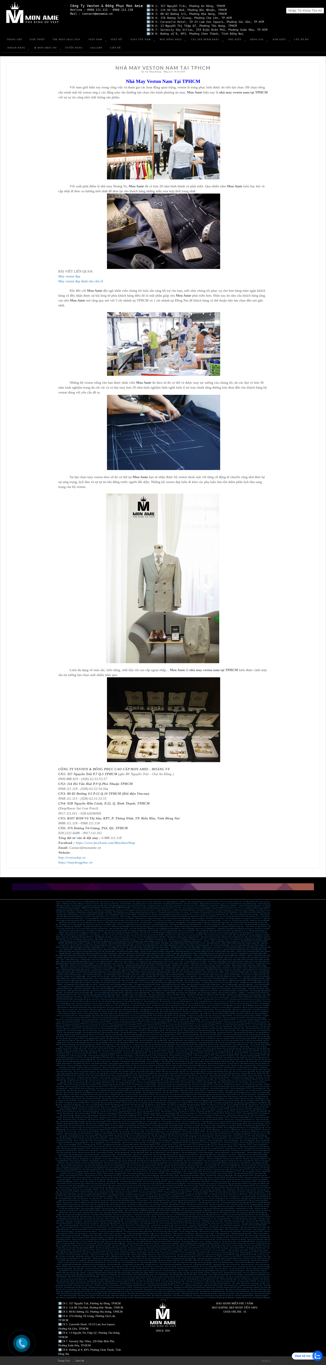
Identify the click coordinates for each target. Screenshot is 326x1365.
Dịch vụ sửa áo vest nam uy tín (245, 1119)
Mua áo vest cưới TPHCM (208, 1173)
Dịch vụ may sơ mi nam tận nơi (81, 1003)
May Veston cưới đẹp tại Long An (234, 1221)
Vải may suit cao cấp (137, 1132)
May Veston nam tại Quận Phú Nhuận (238, 1291)
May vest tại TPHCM (246, 1096)
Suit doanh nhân (186, 1177)
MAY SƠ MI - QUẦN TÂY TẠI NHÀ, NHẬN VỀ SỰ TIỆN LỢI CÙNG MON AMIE (158, 974)
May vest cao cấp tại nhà (98, 1009)
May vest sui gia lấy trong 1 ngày (234, 1028)
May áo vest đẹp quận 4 (65, 1142)
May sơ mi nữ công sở (175, 1250)
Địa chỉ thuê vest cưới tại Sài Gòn (197, 1206)
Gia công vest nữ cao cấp (217, 1194)
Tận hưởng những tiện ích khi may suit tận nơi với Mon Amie (127, 906)
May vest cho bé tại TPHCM (109, 1020)
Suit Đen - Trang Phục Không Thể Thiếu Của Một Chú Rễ (98, 1273)
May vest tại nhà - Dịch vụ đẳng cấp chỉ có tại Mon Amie (201, 906)
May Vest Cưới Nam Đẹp (71, 1273)
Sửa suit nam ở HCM (69, 1119)
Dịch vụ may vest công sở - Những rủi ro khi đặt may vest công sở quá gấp (197, 920)
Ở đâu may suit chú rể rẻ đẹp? (112, 1235)
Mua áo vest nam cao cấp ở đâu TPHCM (151, 1183)
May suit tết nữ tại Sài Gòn (99, 1063)
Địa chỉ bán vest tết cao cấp (108, 1013)
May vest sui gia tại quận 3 (213, 1018)
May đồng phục (218, 1297)
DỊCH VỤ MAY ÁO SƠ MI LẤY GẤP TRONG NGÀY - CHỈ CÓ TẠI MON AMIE (212, 984)
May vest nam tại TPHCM (186, 1111)
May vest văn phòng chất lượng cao (187, 1042)
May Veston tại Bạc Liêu (87, 1217)
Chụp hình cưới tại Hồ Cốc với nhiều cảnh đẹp (200, 1281)
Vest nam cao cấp (142, 1109)
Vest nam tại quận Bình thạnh (105, 1297)
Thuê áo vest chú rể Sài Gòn (117, 1138)
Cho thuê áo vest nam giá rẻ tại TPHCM (228, 1287)
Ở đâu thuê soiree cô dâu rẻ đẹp (91, 1235)
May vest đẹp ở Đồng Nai (258, 1159)
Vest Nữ (116, 39)
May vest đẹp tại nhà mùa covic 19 (140, 999)
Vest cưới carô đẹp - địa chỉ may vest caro (226, 1264)
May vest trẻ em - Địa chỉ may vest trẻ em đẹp (94, 1225)
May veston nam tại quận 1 (68, 1295)
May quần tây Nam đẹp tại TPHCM (143, 1273)
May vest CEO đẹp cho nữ (120, 1003)
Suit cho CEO (92, 1049)
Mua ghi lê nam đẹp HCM (183, 1179)
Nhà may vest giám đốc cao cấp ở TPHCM (161, 1080)
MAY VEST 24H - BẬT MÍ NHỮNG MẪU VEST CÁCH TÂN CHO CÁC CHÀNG (198, 972)
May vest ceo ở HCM (164, 1086)
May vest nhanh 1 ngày (210, 1074)
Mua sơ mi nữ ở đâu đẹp (87, 1246)
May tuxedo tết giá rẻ (154, 1061)
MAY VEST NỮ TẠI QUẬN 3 (202, 1260)
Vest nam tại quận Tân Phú (86, 1297)
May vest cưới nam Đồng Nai (111, 1159)
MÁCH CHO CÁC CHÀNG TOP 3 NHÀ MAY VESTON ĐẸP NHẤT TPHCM (140, 997)
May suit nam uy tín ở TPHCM (228, 1144)
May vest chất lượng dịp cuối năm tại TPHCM (77, 1061)
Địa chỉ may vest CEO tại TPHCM (247, 1080)
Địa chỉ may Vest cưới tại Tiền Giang (157, 1219)
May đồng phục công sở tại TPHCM (210, 1101)
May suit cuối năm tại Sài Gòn (217, 1063)
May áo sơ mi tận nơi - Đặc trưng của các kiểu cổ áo (102, 904)
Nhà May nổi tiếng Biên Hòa (72, 1169)
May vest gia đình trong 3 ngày (225, 1030)
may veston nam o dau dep (250, 1287)
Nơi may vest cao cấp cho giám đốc (247, 1086)
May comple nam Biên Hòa (154, 1165)
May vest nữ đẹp (96, 1283)
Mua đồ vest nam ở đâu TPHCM (199, 1181)
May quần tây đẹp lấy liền (133, 1038)
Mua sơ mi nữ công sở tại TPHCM (83, 1250)
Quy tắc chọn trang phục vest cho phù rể (238, 918)
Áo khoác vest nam (220, 1115)
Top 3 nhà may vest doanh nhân (177, 997)
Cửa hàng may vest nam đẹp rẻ (221, 1181)
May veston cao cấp (167, 1179)
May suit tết (171, 1045)
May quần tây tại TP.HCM (177, 1204)
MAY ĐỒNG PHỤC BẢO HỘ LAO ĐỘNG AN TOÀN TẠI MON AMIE (95, 953)
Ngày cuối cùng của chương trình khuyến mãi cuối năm (121, 933)
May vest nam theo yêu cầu (248, 1146)
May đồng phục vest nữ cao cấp (115, 1188)
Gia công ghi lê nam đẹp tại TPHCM (157, 1196)
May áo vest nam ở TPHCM (155, 1173)
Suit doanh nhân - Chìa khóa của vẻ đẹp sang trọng (99, 910)
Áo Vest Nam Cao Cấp (125, 1117)
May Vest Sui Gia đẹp (73, 1254)
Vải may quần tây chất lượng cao (177, 1130)
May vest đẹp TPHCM (106, 1136)
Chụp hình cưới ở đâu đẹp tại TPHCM (148, 1281)
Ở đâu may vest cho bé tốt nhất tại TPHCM (105, 1018)
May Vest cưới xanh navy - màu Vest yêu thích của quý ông (123, 1271)
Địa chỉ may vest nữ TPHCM (132, 1186)
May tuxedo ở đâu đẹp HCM (205, 1111)
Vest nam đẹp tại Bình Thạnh (139, 1152)
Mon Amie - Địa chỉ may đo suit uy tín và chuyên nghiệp (192, 908)
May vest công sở (91, 1123)
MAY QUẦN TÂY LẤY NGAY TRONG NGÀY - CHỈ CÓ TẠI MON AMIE (115, 982)
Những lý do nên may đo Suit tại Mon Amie (180, 933)
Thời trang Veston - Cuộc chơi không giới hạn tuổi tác (153, 1200)
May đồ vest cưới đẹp (121, 1136)
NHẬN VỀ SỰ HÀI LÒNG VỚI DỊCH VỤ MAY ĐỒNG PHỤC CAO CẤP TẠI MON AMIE (86, 951)
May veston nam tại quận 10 (87, 1295)
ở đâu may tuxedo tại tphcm (124, 1055)
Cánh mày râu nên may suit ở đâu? (209, 1202)
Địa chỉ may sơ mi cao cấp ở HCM (133, 1107)
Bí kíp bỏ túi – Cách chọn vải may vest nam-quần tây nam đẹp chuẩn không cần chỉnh (108, 1200)
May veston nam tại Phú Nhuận (208, 1227)
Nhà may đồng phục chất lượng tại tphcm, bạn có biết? (213, 931)
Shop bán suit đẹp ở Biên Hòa (114, 1169)
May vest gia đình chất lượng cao (243, 1032)
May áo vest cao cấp (186, 1138)
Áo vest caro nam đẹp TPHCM (170, 1177)
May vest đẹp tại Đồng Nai (222, 1219)
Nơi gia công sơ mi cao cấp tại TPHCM (229, 1125)
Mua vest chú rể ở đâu (142, 1057)
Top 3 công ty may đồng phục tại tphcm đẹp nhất (143, 931)
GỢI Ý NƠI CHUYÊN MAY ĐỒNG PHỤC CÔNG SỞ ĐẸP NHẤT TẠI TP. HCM (136, 960)
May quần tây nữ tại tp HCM (166, 1246)
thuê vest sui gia (137, 1283)
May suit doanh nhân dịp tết (184, 1045)
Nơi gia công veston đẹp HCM (158, 1127)
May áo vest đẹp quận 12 (149, 1140)
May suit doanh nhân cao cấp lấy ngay (76, 1051)
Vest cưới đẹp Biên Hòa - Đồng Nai (174, 1157)
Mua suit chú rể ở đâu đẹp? (166, 1237)
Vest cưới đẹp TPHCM (139, 1171)
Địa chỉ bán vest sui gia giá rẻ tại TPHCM (208, 1036)
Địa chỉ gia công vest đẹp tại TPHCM (98, 1125)
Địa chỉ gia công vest (117, 1125)
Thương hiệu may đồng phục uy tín (74, 1105)
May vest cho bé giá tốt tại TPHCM (211, 1034)
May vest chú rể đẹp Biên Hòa (230, 1165)
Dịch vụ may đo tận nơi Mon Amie (197, 1003)
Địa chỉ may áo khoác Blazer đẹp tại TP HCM (136, 1277)
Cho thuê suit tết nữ (230, 1067)
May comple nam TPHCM (104, 1171)
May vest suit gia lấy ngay (224, 1026)
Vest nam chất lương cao (133, 1157)
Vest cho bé (205, 1020)
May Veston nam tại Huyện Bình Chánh (212, 1291)
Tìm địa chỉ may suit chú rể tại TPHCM (161, 1053)
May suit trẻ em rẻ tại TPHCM (215, 1235)
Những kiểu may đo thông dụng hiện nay (237, 1092)
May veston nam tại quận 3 (244, 1293)
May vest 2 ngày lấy (102, 1040)
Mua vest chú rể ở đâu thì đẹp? (120, 1254)
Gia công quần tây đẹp (176, 1125)
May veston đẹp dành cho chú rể (80, 281)
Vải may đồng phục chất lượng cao (235, 1127)
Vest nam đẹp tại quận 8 (222, 1152)
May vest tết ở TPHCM (149, 1020)
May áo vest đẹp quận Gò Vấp (83, 1140)
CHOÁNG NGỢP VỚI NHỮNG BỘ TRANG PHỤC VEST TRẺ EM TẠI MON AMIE (212, 974)
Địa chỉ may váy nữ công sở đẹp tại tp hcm (74, 1279)
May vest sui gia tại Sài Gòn (91, 1028)
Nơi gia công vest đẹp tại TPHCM (112, 1127)
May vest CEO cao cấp (179, 1086)
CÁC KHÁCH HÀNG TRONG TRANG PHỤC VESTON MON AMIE (149, 972)
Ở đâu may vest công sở (123, 1045)
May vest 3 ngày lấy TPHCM (85, 1040)
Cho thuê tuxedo (217, 1067)
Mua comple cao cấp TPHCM (234, 1090)
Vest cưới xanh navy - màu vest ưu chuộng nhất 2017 (191, 1225)
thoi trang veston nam (224, 1283)
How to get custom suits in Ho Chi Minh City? (216, 1134)
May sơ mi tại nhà (248, 1007)
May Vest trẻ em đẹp (203, 1252)
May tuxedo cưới (68, 1113)
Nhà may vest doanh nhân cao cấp (103, 1082)
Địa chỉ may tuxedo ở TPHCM (245, 1111)
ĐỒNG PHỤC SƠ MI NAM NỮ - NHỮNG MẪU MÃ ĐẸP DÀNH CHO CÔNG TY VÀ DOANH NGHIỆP (137, 966)
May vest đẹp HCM (92, 1136)
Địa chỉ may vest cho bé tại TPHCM (182, 1036)
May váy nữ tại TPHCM (152, 1179)
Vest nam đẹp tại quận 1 (124, 1154)
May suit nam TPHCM (84, 1177)
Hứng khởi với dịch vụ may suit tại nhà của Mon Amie (165, 906)
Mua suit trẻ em (179, 1235)
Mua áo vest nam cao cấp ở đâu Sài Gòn (194, 1150)
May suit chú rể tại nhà (125, 1065)
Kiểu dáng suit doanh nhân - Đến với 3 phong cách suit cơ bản (223, 924)
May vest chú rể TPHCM (174, 1173)
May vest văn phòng (68, 1045)
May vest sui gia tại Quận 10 (110, 1028)
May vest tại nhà (165, 1001)
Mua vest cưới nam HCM (191, 1146)
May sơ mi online (82, 1011)
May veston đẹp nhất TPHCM (101, 1121)
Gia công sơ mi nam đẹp (192, 1125)
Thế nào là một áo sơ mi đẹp (138, 1258)
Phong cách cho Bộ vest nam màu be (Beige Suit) (183, 1279)
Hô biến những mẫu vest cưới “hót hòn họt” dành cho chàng (105, 920)
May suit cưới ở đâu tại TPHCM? (183, 1063)
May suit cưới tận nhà (160, 1096)
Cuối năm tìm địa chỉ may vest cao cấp (243, 1065)
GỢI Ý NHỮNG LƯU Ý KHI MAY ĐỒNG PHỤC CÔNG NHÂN (190, 949)
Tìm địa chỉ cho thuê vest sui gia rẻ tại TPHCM (96, 1022)
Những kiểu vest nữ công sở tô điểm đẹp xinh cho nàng (76, 924)
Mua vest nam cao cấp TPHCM (217, 1183)
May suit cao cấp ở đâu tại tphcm (133, 1051)
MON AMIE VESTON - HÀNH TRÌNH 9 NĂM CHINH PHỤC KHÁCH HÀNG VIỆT (233, 943)
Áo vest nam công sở (153, 1119)
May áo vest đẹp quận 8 (215, 1140)
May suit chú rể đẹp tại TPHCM (250, 1142)
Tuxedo (190, 1051)
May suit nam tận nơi (145, 1096)
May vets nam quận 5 (247, 1098)
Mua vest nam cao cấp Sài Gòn (241, 1150)
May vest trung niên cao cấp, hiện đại (213, 1200)
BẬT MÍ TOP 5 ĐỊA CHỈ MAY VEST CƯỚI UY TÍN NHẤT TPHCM (161, 991)
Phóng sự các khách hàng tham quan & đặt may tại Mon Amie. (135, 910)
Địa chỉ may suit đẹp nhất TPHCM (210, 1266)
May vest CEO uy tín (116, 1086)
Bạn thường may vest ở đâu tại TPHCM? (193, 1090)
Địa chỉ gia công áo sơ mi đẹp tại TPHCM (105, 1196)
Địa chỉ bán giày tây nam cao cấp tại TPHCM (116, 1084)
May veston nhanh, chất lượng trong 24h (222, 1206)
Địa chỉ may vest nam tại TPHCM (241, 1109)
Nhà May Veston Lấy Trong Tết (199, 1142)
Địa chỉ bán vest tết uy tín (69, 1016)
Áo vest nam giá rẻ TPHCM (108, 1117)
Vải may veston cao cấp (225, 1132)
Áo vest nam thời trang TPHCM (94, 1188)
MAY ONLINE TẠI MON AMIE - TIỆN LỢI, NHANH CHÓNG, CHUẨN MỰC (150, 955)
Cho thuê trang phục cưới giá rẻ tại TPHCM (236, 1036)
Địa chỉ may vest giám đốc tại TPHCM (134, 1080)
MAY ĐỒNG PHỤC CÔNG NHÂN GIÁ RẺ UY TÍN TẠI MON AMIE (147, 949)
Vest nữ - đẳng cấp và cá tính (114, 1256)
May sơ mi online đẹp (69, 1011)
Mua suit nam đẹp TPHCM (131, 1177)
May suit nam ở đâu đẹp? (255, 1239)
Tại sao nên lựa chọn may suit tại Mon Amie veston (126, 1202)
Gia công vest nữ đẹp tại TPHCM (203, 1192)
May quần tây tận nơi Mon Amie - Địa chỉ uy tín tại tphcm (181, 904)
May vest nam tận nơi (160, 1098)
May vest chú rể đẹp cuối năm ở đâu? (232, 1059)
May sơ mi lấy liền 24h (208, 1038)
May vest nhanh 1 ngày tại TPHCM (190, 1074)
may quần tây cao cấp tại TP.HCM (137, 1204)
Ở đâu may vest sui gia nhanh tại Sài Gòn (209, 1022)
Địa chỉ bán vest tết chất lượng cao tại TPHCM (148, 1013)
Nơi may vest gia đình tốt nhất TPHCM (111, 1026)
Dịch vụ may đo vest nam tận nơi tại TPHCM (244, 1003)
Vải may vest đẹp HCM (173, 1132)
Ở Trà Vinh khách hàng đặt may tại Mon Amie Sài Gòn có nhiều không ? (203, 1217)
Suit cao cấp (135, 1049)
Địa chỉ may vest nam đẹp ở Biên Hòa (183, 1167)
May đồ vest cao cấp (85, 1138)
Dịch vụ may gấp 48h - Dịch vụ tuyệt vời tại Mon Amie (102, 918)
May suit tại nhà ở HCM (219, 1096)
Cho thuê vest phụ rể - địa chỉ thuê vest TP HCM (112, 1266)
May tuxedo (115, 1061)
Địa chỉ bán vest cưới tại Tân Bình (195, 1223)
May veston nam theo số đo (115, 1289)
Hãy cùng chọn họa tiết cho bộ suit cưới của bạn (173, 912)
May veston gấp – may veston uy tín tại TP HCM (88, 1268)
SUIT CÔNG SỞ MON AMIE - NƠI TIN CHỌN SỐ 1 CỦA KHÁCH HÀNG (188, 980)
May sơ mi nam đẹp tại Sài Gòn (155, 1107)
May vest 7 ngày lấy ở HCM (226, 1038)
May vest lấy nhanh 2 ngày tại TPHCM (148, 1072)
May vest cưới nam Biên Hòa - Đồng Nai (236, 1159)
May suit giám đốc (178, 1088)
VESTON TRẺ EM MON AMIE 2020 (146, 945)
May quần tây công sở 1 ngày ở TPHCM (72, 1038)
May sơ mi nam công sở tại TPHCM (155, 1250)
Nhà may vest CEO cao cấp (185, 1080)
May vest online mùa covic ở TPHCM (216, 999)
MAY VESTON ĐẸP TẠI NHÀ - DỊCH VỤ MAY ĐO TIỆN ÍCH (217, 993)
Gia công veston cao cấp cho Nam (237, 1194)
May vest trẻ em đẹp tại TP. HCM (197, 1204)
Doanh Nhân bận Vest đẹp (179, 1142)
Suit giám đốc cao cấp (80, 1049)
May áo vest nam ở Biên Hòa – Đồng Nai (199, 1157)
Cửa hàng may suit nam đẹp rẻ (112, 1144)
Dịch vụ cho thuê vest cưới (113, 1285)
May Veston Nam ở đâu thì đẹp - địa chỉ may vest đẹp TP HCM (197, 1262)
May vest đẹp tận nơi (147, 1007)
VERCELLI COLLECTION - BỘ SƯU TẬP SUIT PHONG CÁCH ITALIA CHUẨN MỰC (89, 968)
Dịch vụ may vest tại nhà (69, 1009)
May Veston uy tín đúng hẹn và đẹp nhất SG (198, 1210)
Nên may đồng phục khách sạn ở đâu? (216, 939)
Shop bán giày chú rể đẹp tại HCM (193, 1277)
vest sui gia (185, 1283)
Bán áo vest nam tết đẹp (91, 1013)
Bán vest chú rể (104, 1069)
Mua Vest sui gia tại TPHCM (249, 1252)
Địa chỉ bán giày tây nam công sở (252, 1084)
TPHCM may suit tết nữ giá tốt (204, 1051)
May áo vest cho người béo (150, 1175)
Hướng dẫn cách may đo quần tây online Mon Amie (123, 1009)
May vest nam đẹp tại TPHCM (238, 1183)
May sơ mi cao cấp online (223, 1009)
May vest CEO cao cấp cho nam (103, 1005)
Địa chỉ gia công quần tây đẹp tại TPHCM (77, 1196)
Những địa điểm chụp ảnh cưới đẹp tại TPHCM (120, 1281)
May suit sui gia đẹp (97, 1237)
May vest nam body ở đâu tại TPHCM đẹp (184, 1190)
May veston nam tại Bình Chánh (140, 1295)
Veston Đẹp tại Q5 (125, 1283)
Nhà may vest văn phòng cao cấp (145, 1042)
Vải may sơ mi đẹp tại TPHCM (251, 1130)
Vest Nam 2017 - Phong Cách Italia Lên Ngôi (188, 1285)
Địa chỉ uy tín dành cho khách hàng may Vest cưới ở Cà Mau (115, 1217)
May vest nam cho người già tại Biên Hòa (154, 1163)
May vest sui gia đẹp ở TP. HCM (219, 1204)
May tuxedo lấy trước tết (213, 1061)
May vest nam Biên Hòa (248, 1165)
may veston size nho (73, 1289)
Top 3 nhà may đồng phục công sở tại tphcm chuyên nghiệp (84, 939)
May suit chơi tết (213, 1045)
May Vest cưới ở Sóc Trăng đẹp (146, 1217)
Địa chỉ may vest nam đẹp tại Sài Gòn (140, 1150)
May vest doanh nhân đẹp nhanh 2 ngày (219, 1072)
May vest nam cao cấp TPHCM (127, 1183)
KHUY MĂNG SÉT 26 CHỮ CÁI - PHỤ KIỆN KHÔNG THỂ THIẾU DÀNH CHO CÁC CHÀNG (138, 947)
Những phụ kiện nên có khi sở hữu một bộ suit (94, 1094)
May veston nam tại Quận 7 (215, 1090)
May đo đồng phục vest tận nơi (252, 1005)
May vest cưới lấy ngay (160, 1059)
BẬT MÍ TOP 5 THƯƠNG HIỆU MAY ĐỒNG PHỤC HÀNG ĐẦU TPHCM (114, 991)
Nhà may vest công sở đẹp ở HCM (113, 1067)
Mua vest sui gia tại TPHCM (184, 1026)
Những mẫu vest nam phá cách (144, 1297)
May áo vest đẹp (140, 1142)
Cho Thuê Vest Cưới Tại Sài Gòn (248, 1279)
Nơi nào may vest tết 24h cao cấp (130, 1020)
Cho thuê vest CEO (158, 1005)
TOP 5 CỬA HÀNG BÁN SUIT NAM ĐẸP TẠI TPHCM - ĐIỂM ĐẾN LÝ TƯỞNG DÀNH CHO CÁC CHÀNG (188, 987)
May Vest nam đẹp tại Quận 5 (154, 1229)
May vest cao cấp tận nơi (132, 1007)
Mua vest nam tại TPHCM (123, 1171)
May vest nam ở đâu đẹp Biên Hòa (115, 1165)
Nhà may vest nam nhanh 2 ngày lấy (173, 1072)
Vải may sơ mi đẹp (70, 1132)
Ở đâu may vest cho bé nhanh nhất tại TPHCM (134, 1018)
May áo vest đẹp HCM (235, 1138)
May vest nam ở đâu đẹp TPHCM (159, 1171)
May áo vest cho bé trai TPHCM (172, 1186)
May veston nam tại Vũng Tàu (224, 1295)
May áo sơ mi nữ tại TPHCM (151, 1186)
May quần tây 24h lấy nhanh (115, 1038)
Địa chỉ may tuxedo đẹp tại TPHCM (148, 1111)
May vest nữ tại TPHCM (216, 1092)
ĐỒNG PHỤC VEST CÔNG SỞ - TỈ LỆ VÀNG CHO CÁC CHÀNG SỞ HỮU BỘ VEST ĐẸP (144, 962)
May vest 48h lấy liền (160, 1040)
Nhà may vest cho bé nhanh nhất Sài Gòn (161, 1026)
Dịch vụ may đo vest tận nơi (197, 1005)
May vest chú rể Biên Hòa (189, 1169)
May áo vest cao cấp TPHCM (157, 1138)
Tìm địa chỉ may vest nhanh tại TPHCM (222, 1020)
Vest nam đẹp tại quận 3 (92, 1154)
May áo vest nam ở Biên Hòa (177, 1163)
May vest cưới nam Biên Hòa (193, 1161)
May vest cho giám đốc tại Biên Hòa (215, 1161)
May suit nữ (121, 1242)
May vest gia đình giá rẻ (224, 1032)
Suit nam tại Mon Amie (229, 1242)
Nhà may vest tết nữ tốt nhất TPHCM (227, 1055)
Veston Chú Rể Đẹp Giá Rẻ (188, 1244)
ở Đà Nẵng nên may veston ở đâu (212, 1221)
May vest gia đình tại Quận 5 (92, 1032)
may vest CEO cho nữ (137, 1003)
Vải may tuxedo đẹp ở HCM (170, 1113)
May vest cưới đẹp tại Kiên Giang (168, 1217)
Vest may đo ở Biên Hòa (73, 1163)
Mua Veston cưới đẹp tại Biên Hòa (93, 1169)
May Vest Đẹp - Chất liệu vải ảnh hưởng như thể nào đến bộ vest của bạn (105, 1258)
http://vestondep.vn (72, 857)
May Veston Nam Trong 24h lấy (76, 1260)
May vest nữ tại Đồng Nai (237, 1157)
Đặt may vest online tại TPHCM (193, 1011)
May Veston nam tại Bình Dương (165, 1291)
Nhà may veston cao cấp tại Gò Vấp (162, 1227)
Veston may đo (70, 1078)
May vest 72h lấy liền (146, 1040)
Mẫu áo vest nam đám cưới (185, 1115)
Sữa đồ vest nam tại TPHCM (216, 1123)
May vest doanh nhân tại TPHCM (240, 1088)
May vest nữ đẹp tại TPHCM (85, 1248)
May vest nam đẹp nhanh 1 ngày (127, 1074)
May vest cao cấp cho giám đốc (111, 1177)
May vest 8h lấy (70, 1036)
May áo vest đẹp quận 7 (231, 1140)
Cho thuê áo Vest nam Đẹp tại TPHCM (119, 1287)
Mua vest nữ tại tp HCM (246, 1244)
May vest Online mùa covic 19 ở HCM (164, 999)
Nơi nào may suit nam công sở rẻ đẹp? (165, 1231)
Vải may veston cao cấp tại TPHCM (193, 1132)
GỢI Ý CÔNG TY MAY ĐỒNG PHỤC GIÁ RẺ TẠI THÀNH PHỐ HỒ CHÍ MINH (166, 957)
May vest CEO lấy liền (255, 1076)
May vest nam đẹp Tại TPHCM (69, 1192)
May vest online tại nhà (151, 1001)
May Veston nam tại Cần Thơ (83, 1291)
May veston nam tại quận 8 (154, 1293)
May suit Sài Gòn (211, 1186)
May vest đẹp (243, 1082)
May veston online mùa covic (134, 1001)
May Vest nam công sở (128, 1252)
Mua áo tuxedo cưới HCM (216, 1179)
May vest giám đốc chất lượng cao (229, 1074)
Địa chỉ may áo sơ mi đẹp (97, 1109)
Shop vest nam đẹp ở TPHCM (116, 1179)
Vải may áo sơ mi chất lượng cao (77, 1130)
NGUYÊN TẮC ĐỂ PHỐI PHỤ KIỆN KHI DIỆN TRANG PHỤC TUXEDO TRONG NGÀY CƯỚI (149, 968)
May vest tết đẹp (195, 1020)
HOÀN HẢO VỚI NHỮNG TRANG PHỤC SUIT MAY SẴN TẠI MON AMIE (83, 955)
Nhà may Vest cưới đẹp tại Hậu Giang (132, 1219)
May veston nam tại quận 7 (172, 1293)
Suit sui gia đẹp (109, 1237)
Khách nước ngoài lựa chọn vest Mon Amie (211, 1094)
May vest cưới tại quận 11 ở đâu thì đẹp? (253, 1227)
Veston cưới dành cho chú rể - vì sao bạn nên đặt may (160, 1271)
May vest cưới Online (228, 1208)
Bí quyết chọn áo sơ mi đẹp (244, 1208)
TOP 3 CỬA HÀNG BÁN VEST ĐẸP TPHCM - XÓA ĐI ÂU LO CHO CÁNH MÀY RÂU (122, 993)
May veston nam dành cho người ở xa (237, 1289)
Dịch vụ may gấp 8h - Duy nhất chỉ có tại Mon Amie (208, 918)
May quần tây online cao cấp (149, 1009)
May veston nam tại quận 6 (190, 1293)
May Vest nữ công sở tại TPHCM (71, 1252)
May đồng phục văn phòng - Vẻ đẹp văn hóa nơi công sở (112, 937)
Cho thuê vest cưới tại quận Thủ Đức (250, 1285)
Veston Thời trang (210, 1283)
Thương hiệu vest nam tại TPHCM (131, 1181)
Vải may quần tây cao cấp (197, 1130)
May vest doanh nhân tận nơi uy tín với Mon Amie (203, 902)
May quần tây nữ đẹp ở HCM (120, 1105)
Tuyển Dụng (74, 48)
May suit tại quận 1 (246, 1229)
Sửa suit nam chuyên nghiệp (69, 1121)
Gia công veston (109, 1198)
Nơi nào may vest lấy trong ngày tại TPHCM (128, 1024)
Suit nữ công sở (109, 1233)
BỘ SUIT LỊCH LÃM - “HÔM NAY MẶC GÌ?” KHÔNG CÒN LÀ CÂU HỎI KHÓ (156, 976)
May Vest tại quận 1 (259, 1229)
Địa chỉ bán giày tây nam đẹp (182, 1084)
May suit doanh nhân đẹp (131, 1144)
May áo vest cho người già (97, 1179)
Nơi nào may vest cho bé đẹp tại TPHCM (208, 1024)
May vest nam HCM (207, 1146)
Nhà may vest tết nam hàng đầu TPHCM (253, 1055)
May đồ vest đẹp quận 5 (206, 1136)
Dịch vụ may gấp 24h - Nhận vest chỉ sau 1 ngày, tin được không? (141, 918)
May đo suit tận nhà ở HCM (129, 1096)
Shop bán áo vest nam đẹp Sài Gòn (219, 1150)
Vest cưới (112, 1074)
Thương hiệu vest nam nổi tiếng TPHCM (77, 1103)
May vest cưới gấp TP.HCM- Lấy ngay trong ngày (247, 1204)
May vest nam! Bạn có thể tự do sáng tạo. (215, 1248)
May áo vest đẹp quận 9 (199, 1140)
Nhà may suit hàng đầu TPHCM (150, 1144)
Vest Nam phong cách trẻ (110, 1283)
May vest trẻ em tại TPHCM (170, 1252)
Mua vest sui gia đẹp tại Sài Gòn (204, 1026)
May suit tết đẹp (135, 1047)
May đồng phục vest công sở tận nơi (73, 1096)
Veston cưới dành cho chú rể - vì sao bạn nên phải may (78, 1227)
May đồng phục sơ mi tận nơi (232, 1005)
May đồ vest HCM (112, 1181)
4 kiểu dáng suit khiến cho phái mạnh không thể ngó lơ (186, 924)
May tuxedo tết (125, 1061)
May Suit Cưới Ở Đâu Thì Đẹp (147, 1260)
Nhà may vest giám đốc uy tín (82, 1082)
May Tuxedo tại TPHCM (216, 1113)
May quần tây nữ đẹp (203, 1246)
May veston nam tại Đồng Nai (182, 1295)
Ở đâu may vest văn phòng (253, 1040)
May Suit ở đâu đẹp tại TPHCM (160, 1190)
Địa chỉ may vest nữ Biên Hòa (227, 1167)
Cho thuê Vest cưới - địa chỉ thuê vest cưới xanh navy (146, 1266)
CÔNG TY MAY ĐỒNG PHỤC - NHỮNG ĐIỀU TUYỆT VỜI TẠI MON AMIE (84, 960)
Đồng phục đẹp (115, 1094)
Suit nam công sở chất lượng (188, 1231)
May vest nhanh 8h (82, 1036)
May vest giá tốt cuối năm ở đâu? (69, 1059)
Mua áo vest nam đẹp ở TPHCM (194, 1186)
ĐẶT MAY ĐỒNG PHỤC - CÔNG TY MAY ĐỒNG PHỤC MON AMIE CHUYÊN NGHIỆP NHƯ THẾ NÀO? (211, 955)
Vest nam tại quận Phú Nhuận (244, 1295)
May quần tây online (182, 1009)
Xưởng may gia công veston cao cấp (238, 1115)
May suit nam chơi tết (138, 1063)
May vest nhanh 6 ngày (89, 1030)
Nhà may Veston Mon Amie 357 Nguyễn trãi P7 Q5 (218, 1212)
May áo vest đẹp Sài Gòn (219, 1138)
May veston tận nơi (91, 1096)
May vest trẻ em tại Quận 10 (73, 1092)
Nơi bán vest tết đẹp (84, 1016)
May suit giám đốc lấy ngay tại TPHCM (88, 1045)
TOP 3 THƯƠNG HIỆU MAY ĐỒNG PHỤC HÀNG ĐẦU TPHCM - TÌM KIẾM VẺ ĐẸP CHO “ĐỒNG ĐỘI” (112, 995)
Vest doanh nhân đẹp (167, 1078)
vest (233, 1283)
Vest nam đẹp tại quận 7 (238, 1152)
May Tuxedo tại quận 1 (232, 1229)
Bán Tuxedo (114, 1069)
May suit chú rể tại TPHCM (108, 1065)
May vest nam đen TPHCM (112, 1175)
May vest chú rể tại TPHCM (210, 1059)
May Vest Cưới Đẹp (124, 1273)
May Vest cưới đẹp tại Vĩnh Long (237, 1217)
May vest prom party (162, 1094)
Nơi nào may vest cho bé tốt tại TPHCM (181, 1024)
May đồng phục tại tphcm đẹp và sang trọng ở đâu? (183, 937)
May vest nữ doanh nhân (222, 1078)
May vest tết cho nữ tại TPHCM (247, 1057)
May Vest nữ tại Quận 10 (128, 1260)
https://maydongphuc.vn (75, 862)
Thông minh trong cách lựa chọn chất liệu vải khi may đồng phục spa (222, 937)
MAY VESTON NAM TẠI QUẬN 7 (113, 1210)
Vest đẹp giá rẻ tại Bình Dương (183, 1287)
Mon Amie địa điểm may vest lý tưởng (129, 1090)
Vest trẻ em (214, 1252)
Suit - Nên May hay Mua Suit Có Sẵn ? (154, 1279)
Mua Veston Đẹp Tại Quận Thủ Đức (75, 1287)
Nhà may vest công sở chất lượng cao (195, 1065)
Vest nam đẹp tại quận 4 (75, 1154)
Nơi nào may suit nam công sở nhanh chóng (138, 1231)
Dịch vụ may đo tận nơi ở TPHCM (176, 1005)
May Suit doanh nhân (249, 1049)
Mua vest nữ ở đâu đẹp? (103, 1246)
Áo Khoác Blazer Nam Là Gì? (210, 1279)
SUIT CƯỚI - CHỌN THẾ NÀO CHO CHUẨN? (190, 962)
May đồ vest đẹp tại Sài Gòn (224, 1136)
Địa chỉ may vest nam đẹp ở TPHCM (78, 1183)
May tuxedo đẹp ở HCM (250, 1113)
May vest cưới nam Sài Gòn (140, 1146)
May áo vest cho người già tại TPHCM (121, 1148)
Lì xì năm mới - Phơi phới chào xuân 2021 (235, 920)
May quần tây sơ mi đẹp (178, 1171)
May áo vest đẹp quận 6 (247, 1140)
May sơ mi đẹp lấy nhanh (171, 1038)
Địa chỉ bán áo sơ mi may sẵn (216, 1105)
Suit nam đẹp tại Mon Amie (189, 1242)
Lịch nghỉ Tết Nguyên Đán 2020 (225, 1011)
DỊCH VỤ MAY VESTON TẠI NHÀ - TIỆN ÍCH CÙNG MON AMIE (108, 976)
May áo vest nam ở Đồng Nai (195, 1159)
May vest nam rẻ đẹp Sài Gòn (142, 1154)
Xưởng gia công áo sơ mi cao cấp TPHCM (139, 1194)
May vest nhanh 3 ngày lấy (138, 1030)
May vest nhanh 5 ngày (105, 1030)
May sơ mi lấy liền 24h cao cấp (152, 1038)
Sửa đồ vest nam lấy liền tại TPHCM (86, 1117)
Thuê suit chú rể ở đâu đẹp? (147, 1237)
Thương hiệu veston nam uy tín (210, 1121)
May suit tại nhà (233, 1096)
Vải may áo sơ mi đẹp (136, 1130)
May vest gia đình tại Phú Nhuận (149, 1032)
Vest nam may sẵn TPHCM (108, 1115)
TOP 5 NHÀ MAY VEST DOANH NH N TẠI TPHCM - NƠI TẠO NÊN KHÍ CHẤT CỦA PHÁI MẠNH (216, 991)
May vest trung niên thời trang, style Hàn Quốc (186, 1200)
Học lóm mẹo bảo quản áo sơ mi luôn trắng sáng (224, 1198)
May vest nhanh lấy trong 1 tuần (256, 1028)
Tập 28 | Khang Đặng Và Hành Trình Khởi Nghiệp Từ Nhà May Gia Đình (127, 914)
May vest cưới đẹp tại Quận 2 (214, 1229)
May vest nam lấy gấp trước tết (116, 1206)
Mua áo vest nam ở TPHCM (93, 1173)
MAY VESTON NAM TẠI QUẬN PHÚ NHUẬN (140, 1210)
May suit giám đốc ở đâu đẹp (232, 1049)
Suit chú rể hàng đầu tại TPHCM (143, 1239)
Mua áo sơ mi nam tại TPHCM (240, 1169)
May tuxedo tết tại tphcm (138, 1061)
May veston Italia (197, 1177)
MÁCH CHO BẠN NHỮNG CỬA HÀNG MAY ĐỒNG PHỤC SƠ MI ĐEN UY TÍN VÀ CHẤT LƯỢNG (215, 968)
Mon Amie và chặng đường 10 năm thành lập (244, 914)
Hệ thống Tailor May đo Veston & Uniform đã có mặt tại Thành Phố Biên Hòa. (87, 1157)
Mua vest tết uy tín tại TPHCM (189, 1013)
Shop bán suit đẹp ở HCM (134, 1188)
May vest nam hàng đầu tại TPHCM (120, 1101)
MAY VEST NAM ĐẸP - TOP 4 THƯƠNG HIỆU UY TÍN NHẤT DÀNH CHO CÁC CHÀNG (211, 976)
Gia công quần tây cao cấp (159, 1125)
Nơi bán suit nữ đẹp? (208, 1239)
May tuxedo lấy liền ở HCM (127, 1111)
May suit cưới (150, 1063)
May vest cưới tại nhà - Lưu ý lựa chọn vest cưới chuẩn (117, 902)
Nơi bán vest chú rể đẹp (138, 1254)
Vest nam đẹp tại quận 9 (206, 1152)
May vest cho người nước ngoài (109, 1096)
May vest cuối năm (146, 1059)
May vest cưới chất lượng (211, 1208)
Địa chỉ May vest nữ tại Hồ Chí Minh (78, 1283)
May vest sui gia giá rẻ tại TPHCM (234, 1018)
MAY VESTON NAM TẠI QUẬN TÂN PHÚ (170, 1210)
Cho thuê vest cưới (191, 1067)
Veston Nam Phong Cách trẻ (120, 1295)
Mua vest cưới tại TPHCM (125, 1057)
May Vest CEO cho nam (153, 1003)
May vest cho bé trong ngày (113, 1034)
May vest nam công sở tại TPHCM (94, 1252)
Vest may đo (262, 1181)
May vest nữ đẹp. (121, 1248)
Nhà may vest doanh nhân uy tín (125, 1082)
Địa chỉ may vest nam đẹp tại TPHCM (244, 1181)
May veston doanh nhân (125, 1088)
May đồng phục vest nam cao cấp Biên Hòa (103, 1161)
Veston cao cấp (138, 1101)
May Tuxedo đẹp (68, 1115)
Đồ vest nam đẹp (68, 1117)
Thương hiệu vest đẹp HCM (241, 1134)
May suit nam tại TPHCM (231, 1101)
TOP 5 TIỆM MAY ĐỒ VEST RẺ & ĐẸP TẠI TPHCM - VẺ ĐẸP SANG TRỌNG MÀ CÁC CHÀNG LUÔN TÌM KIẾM (153, 989)
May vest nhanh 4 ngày (121, 1030)
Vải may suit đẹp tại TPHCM (109, 1132)
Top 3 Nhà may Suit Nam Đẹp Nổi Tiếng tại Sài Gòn (237, 1215)
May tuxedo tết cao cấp (182, 1061)
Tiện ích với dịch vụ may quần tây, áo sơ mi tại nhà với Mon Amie (141, 904)
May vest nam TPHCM (68, 1146)
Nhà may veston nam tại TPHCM (191, 1082)
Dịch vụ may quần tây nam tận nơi (182, 1001)
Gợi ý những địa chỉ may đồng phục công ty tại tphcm (185, 941)
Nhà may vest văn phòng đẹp (76, 1042)
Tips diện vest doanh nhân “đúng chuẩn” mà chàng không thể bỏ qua (146, 924)
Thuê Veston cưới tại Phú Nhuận (101, 1215)
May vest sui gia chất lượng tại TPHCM (191, 1018)
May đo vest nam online (110, 1011)
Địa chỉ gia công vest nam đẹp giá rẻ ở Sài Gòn (230, 1192)
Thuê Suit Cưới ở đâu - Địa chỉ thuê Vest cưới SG (122, 1262)
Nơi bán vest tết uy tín (125, 1013)
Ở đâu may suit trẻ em (222, 1233)
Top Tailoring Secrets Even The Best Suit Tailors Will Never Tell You (138, 1134)
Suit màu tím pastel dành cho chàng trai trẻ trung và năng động (234, 910)
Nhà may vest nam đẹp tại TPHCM (126, 1192)
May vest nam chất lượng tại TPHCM (213, 1188)
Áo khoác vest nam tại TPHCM (116, 1109)
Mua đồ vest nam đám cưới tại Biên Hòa (241, 1161)
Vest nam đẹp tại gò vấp (121, 1152)
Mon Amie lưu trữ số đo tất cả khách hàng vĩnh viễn (144, 1206)
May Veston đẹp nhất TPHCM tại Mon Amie (118, 1212)
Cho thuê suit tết (199, 1047)
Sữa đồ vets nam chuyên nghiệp (147, 1123)
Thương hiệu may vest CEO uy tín (206, 1080)
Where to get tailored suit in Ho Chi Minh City (78, 1134)
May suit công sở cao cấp (173, 1065)
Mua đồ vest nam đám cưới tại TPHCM (238, 1179)
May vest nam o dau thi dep (249, 1283)
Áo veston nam (82, 1119)
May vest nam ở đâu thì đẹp (212, 1171)
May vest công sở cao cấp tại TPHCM (104, 1047)
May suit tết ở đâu (85, 1047)
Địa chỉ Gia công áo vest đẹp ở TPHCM (132, 1196)
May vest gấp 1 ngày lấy (139, 1256)
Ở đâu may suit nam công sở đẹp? (230, 1231)
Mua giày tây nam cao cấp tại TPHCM (144, 1084)
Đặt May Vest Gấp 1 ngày (228, 1279)
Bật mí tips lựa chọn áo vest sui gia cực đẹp (177, 918)
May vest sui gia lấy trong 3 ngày (212, 1028)
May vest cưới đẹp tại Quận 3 (70, 1208)
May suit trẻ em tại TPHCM (235, 1235)
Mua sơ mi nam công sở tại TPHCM (107, 1250)
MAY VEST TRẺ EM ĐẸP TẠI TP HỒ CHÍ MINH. (84, 1277)
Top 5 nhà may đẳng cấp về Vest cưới (208, 1215)
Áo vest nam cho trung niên (203, 1115)
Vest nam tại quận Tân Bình (124, 1297)
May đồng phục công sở (232, 1297)
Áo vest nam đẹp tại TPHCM (99, 1101)
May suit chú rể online (141, 1065)
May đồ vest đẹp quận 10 (159, 1136)
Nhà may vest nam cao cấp (86, 1152)
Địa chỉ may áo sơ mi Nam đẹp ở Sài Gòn (168, 1273)
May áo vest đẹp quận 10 (183, 1140)
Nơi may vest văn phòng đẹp (227, 1042)
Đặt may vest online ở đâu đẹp (128, 1011)
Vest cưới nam (229, 1119)
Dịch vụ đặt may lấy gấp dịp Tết (95, 1206)
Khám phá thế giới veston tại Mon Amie (173, 1206)
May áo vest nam (93, 1115)
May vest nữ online (95, 1011)
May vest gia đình (189, 1030)
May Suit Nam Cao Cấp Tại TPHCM (81, 1242)
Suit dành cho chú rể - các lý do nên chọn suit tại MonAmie (163, 1264)
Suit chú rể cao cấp (256, 1053)
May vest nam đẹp (95, 1080)
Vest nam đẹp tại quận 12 (157, 1152)
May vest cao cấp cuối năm (102, 1061)
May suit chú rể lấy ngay (156, 1065)
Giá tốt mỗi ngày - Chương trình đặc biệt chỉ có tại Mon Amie (139, 916)
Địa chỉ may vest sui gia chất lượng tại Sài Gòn (104, 1036)
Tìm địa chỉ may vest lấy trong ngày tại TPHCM (251, 1020)
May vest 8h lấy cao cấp (192, 1040)
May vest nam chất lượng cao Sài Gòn (165, 1154)
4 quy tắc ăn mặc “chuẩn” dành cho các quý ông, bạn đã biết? (184, 935)
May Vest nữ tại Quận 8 (165, 1260)
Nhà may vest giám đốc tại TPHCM (168, 1082)
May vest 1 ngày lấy (115, 1040)
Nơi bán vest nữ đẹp (154, 1256)
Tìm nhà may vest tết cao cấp (224, 1051)
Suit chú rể (229, 1053)
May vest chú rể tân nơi (248, 1094)
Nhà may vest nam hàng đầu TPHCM (155, 1181)
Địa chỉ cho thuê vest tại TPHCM (231, 1121)
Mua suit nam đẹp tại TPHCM (72, 1144)
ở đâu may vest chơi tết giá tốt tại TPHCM (101, 1055)
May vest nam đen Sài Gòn (121, 1146)
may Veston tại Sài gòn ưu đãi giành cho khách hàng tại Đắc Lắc (103, 1221)
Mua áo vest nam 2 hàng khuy (190, 1188)
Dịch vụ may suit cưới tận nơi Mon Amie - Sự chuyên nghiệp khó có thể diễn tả (161, 902)
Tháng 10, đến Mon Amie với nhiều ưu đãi (81, 1088)
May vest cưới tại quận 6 (136, 1229)
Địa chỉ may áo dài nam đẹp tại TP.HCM (128, 1279)
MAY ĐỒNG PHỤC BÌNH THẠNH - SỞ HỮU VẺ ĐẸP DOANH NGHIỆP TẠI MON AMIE (145, 951)
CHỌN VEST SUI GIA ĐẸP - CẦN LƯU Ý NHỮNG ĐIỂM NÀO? (94, 989)
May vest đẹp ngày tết (215, 1057)
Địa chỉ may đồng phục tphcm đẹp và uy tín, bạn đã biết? (177, 931)
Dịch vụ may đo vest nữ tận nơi (218, 1003)
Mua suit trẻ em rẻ (166, 1235)
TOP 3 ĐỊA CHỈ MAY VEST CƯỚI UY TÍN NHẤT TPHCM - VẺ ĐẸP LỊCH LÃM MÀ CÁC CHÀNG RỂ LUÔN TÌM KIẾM (187, 995)
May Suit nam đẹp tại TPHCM (162, 1242)
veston (238, 1283)
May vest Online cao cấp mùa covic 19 (84, 1001)
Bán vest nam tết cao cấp (100, 1016)
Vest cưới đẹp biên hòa (206, 1169)
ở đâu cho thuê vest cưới (160, 1055)
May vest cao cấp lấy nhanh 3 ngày (255, 1069)
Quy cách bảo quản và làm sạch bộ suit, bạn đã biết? (147, 935)
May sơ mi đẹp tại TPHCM (87, 1090)
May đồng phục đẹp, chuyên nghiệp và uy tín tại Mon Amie (149, 941)
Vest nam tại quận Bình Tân (68, 1297)
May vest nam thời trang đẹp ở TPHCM (85, 1190)
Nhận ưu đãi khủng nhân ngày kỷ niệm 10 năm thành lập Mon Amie (152, 926)
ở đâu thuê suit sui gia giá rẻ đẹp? (241, 1233)
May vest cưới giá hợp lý (170, 1090)
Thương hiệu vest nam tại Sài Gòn (255, 1148)
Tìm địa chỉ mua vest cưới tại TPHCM (247, 1051)
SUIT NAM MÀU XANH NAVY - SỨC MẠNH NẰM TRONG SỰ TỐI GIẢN (106, 974)
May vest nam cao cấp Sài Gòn (188, 1154)
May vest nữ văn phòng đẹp (166, 1042)
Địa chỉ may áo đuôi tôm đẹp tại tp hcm (238, 1277)
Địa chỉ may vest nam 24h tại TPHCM (157, 1036)
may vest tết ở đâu (225, 1045)
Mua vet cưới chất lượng (156, 1208)
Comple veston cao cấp (113, 1119)
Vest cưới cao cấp (181, 1051)
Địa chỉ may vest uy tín (258, 1134)
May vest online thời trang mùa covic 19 (110, 1001)
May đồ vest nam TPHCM (233, 1113)
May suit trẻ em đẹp (251, 1235)
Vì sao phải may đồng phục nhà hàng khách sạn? (152, 939)
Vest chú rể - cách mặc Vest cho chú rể (122, 1225)
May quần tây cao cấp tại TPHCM (155, 1105)
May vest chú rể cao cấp (253, 1059)
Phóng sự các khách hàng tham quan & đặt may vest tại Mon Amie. (172, 914)
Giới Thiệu (37, 39)
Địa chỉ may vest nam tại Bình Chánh (138, 1227)
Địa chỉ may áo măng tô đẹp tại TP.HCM (102, 1279)
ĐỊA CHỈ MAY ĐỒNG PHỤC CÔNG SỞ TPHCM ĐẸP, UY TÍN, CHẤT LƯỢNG (134, 943)
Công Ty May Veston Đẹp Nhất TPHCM (160, 1285)
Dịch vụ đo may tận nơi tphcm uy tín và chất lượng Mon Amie (239, 902)
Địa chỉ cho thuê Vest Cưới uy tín (162, 1215)
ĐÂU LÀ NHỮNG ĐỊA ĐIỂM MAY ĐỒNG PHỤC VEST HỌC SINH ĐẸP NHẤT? (87, 962)
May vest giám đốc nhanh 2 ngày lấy (72, 1074)
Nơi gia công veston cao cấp (92, 1127)
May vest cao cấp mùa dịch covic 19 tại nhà (114, 999)
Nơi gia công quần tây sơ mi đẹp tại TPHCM (178, 1192)
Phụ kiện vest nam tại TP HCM (111, 1277)
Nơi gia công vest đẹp (176, 1127)
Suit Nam (207, 1273)
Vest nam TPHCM (149, 1115)
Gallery (96, 48)
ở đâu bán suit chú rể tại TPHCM (203, 1055)
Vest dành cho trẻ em (142, 1268)
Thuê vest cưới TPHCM (80, 1179)
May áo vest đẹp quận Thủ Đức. (254, 1138)
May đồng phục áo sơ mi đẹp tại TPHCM (180, 1103)
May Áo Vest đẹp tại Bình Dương (231, 1258)
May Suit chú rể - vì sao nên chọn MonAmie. (111, 1227)
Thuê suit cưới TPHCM (231, 1142)
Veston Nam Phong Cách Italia (213, 1285)
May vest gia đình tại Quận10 (71, 1020)
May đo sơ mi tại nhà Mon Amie (201, 1007)
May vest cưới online (131, 1059)
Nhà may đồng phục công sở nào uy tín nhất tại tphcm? (199, 928)
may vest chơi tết (254, 1045)
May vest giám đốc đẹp (239, 1076)
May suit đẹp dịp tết (201, 1045)
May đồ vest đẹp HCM (100, 1138)
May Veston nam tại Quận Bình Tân (72, 1293)
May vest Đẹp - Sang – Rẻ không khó (224, 1190)
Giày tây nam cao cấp (164, 1084)
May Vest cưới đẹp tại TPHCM (179, 1059)
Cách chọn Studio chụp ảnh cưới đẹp (173, 1281)
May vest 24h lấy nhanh (175, 1040)
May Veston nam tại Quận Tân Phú (188, 1291)
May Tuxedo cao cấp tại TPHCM (85, 1113)
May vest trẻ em (254, 1105)
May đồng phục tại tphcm (226, 1262)
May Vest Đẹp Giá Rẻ (74, 1258)
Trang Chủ (14, 39)
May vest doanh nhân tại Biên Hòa (136, 1169)
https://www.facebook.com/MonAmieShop (105, 843)
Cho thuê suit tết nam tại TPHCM (247, 1067)
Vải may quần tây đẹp (213, 1130)
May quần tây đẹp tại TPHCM (196, 1105)
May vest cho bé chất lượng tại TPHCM (235, 1034)
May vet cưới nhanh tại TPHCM (192, 1208)
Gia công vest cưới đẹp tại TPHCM (196, 1194)
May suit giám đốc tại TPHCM (212, 1049)
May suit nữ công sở (81, 1233)
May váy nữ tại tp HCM (137, 1246)
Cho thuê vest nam (160, 1103)
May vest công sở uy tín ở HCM (164, 1069)
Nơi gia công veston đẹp (191, 1127)
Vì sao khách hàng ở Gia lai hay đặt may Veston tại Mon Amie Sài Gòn (147, 1221)
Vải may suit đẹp (124, 1132)
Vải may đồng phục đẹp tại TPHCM (211, 1127)
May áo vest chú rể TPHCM (75, 1175)
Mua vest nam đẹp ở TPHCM (162, 1117)
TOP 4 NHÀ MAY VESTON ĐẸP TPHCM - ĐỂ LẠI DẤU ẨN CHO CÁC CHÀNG (159, 984)
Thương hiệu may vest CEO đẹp (77, 1080)
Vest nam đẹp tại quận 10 (189, 1152)
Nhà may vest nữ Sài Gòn (135, 1179)
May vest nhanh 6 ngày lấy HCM (246, 1038)
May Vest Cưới (80, 1281)
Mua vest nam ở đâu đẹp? (120, 1246)
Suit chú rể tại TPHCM (241, 1053)
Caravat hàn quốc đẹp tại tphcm (215, 1277)
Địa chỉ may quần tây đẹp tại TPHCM (98, 1105)
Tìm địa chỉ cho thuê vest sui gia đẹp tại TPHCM (127, 1022)
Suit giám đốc (67, 1049)
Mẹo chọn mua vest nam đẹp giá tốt (209, 1258)
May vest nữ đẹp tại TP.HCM (159, 1204)
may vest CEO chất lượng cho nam (173, 1003)
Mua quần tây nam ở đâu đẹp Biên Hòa (149, 1161)
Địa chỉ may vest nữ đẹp (187, 1252)
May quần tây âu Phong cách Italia (209, 1244)
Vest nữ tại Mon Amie (233, 1094)
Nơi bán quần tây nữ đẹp (231, 1254)
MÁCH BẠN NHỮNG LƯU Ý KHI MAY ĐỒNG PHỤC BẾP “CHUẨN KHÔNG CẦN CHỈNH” (205, 951)
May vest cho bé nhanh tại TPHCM (170, 1034)
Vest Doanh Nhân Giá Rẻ (135, 1244)
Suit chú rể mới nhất (176, 1239)
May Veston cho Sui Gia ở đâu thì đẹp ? (184, 1258)
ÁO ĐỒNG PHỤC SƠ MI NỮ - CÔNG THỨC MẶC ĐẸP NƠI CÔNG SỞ (115, 970)
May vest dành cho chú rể (179, 1076)
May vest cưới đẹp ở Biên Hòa (256, 1221)
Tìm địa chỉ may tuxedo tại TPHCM (110, 1053)
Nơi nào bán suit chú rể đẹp (249, 1237)
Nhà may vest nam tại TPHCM (111, 1103)
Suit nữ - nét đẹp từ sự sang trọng (210, 1242)
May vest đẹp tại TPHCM (169, 1111)
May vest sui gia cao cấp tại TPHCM (220, 1016)
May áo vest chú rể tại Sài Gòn (137, 1138)
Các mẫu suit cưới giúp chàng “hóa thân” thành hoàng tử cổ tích (239, 916)
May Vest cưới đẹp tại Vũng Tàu (202, 1219)
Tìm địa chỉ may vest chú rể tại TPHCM (85, 1053)
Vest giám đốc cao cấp (248, 1074)
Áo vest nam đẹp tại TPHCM (247, 1281)
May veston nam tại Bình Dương (203, 1295)
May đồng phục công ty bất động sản (245, 1103)
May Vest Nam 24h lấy (67, 1281)
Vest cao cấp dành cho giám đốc (237, 1105)
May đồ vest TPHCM (173, 1188)
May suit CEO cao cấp (70, 1084)
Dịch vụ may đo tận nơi (214, 1005)
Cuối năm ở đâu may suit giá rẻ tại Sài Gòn (139, 1067)
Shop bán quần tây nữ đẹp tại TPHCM (189, 1256)
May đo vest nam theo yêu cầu (246, 1190)
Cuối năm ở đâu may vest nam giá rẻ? (89, 1067)
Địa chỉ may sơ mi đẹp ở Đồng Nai (133, 1159)
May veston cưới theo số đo (134, 1289)
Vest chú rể (171, 1051)
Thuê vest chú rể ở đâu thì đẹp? (100, 1254)
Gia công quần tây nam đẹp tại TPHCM (137, 1125)
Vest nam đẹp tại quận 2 (108, 1154)
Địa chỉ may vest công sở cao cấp (219, 1065)
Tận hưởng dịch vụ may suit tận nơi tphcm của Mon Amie (89, 906)
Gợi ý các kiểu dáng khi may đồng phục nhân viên (120, 939)
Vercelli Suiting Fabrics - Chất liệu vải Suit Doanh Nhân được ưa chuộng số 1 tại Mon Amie (185, 910)
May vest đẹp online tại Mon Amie (170, 1011)
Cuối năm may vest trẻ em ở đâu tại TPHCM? (169, 1067)
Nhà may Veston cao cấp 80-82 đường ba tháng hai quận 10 (151, 1212)
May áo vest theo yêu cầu (202, 1138)
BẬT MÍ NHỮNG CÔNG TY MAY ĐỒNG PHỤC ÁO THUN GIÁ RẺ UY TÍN (205, 953)
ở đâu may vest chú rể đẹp (78, 1055)
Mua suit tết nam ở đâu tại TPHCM (178, 1057)
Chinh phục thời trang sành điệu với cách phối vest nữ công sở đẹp (208, 922)
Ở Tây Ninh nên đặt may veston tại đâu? (244, 1219)
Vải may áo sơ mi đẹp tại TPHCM (100, 1130)
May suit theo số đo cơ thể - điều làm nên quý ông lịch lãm (178, 1202)
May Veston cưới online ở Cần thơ (259, 1217)
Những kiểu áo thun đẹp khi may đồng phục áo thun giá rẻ (236, 928)
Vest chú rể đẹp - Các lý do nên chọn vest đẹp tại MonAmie (196, 1271)
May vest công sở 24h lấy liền (164, 1047)
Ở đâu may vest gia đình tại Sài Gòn (235, 1022)
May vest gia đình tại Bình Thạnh (188, 1032)
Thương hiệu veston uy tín (226, 1080)
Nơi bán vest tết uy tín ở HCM (72, 1013)
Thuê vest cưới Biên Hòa (212, 1165)
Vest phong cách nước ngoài (97, 1287)
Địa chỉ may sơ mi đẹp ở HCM (225, 1107)
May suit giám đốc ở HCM (162, 1088)
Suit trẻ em (262, 1235)
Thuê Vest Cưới (99, 1285)
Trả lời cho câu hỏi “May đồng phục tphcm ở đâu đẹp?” (148, 937)
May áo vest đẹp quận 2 (97, 1142)
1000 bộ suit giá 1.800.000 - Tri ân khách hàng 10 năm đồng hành (240, 906)
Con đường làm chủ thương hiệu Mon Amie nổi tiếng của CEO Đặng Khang (213, 912)
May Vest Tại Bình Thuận (258, 1289)
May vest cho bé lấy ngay (191, 1034)
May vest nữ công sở (71, 1047)
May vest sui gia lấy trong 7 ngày (190, 1028)
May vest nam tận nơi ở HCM (71, 1098)
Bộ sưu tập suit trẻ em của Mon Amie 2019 (183, 1094)
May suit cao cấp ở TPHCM (188, 1144)
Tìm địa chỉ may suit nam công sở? (86, 1231)
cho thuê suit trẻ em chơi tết (183, 1047)
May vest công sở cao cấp (184, 1069)
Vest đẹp (262, 1283)
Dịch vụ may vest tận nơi (115, 1007)
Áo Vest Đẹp (166, 1142)
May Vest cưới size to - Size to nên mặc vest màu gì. (243, 1223)
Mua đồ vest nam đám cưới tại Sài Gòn (187, 1148)
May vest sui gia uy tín (252, 1026)
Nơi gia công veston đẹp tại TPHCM (135, 1127)
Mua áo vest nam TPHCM (257, 1183)
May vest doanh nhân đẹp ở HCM (220, 1076)
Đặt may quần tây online (167, 1009)
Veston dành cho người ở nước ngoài (198, 1289)
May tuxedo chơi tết (242, 1061)
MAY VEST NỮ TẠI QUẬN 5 (183, 1260)
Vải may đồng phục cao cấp (255, 1127)
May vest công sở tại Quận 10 (151, 1092)
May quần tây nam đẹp (218, 1246)
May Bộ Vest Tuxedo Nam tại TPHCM (93, 1289)
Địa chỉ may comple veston (190, 1121)
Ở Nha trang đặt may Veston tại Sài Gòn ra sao (185, 1221)
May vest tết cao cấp (182, 1020)
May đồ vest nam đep (175, 1136)
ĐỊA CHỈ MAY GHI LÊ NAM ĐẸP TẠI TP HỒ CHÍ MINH (114, 1275)
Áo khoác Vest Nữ (217, 1273)
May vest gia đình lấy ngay (207, 1032)
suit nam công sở (120, 1233)
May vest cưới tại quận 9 (79, 1229)
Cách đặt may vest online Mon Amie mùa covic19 (245, 999)
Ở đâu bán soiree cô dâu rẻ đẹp (70, 1235)
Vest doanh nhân (161, 1101)
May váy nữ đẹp (151, 1246)
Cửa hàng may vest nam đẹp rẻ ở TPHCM (113, 1150)
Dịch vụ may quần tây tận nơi (203, 1001)
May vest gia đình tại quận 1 (90, 1020)
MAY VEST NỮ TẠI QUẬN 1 (222, 1260)
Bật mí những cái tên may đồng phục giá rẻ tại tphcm (246, 939)
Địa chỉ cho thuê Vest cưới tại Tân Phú (171, 1223)
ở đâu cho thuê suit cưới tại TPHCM (180, 1055)
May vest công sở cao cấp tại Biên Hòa (139, 1167)
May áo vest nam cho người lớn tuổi (114, 1173)
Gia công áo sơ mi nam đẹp (201, 1196)
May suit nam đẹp (149, 1101)
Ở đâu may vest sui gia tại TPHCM (184, 1022)
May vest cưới (101, 1059)
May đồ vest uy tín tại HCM (242, 1136)
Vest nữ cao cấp (259, 1107)
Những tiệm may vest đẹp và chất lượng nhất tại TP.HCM (153, 1198)
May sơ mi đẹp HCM (202, 1109)
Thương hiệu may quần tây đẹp (223, 1103)
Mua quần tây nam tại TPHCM (212, 1256)
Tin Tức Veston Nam (197, 1283)
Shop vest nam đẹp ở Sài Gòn (144, 1148)
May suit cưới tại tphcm (163, 1063)
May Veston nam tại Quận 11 (117, 1293)
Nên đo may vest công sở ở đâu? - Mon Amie (109, 924)
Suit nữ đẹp (176, 1242)
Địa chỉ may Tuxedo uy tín (189, 1113)
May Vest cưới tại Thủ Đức (130, 1223)
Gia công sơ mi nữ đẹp (208, 1125)
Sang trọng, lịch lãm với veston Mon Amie (194, 1092)
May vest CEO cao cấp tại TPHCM (90, 1084)
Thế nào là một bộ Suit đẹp (241, 1260)
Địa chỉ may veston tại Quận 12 (229, 1227)
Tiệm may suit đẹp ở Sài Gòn (124, 1198)
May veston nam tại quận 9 (136, 1293)
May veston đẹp (69, 276)
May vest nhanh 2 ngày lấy (156, 1030)
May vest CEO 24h (83, 1076)
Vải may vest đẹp (211, 1132)
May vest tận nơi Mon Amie (78, 1007)
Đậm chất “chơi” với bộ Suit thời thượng (152, 933)
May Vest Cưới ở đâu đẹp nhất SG (95, 1262)
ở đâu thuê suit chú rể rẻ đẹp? (132, 1235)
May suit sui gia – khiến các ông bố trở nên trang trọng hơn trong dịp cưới (85, 1202)
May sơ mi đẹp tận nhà (234, 1007)
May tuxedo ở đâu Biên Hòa (131, 1163)
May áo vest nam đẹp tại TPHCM (74, 1123)
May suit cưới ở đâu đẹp (151, 1202)
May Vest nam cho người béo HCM (212, 1148)
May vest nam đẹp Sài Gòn (208, 1154)
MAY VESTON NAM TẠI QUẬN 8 (90, 1210)
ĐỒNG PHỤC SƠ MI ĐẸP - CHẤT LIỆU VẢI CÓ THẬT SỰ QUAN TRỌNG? (197, 966)
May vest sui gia (238, 1026)
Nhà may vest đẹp (205, 1190)
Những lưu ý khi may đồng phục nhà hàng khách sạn (164, 928)
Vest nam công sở (180, 1078)
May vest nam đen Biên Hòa (127, 1161)
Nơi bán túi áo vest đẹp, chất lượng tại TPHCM (92, 1194)
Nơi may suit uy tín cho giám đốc (198, 1086)
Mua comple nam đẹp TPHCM (244, 1175)
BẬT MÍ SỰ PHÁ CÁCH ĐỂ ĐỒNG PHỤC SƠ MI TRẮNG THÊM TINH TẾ (164, 964)
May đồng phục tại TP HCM (203, 1297)
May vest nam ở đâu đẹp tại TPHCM (130, 1115)
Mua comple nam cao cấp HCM (95, 1181)
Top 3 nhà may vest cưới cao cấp (198, 997)
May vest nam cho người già (136, 1173)
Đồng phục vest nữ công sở (152, 1113)
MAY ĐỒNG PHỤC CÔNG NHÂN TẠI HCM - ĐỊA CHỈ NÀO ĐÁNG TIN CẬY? (99, 949)
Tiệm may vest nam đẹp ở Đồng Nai (216, 1163)
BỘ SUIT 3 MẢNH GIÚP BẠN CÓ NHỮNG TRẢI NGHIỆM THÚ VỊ (84, 947)
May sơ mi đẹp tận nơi (162, 1007)
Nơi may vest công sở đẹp (144, 1069)
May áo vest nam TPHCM (220, 1117)
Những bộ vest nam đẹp (180, 1117)
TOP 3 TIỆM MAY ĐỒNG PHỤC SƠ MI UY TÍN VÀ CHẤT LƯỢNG (117, 964)
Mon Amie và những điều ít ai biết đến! (91, 914)
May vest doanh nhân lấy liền (141, 1076)
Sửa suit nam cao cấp (119, 1121)
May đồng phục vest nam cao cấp (93, 1092)
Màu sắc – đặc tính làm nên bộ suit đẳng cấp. (111, 1244)
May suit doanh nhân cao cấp (196, 1183)
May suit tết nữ (67, 1063)
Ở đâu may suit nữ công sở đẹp (208, 1231)
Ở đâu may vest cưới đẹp (244, 1206)
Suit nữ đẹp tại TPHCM (143, 1242)
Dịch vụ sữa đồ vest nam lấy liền (236, 1123)
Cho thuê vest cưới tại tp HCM (143, 1287)
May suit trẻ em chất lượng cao (195, 1235)
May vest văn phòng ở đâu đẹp (210, 1040)
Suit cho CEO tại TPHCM (106, 1049)
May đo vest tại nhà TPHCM (91, 1098)
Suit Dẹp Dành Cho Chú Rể (232, 1273)
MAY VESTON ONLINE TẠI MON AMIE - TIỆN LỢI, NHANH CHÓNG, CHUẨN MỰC (124, 987)
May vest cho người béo (252, 1177)
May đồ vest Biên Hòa (155, 1169)
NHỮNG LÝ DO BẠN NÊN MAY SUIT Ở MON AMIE (244, 995)
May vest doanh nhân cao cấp (143, 1088)
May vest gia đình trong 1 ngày (246, 1030)
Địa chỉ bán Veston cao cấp (245, 1210)
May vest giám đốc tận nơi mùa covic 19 (87, 999)
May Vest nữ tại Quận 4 (95, 1260)
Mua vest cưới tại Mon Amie (69, 1210)
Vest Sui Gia (85, 1254)
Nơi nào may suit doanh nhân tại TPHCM (188, 1049)
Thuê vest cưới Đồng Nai (214, 1159)
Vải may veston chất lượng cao (155, 1132)
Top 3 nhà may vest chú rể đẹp (219, 997)
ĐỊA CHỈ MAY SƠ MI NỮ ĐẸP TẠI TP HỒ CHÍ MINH (226, 1275)
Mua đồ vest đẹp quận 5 (190, 1136)
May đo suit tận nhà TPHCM (202, 1096)
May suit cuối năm (200, 1063)
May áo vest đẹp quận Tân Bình (104, 1140)
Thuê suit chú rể (77, 1239)
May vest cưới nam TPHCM (131, 1175)
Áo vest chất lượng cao (154, 1142)
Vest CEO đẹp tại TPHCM (135, 1078)
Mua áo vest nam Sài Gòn (68, 1152)
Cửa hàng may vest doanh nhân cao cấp (200, 1078)
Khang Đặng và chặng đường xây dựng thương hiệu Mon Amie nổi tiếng (88, 912)
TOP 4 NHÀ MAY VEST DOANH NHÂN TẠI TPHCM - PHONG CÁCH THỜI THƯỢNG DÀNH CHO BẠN (97, 984)
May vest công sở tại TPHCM (203, 1069)
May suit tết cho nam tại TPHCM (119, 1063)
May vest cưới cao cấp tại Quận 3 (193, 1229)
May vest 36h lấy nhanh (130, 1040)
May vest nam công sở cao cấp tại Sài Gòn (166, 1150)
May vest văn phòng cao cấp (208, 1042)
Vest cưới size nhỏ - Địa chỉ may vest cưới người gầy (181, 1266)
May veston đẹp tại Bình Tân (149, 1223)
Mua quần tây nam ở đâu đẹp (68, 1246)
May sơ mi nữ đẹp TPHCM (244, 1107)
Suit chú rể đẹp (188, 1239)
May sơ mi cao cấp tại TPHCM (177, 1107)
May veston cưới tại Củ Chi (216, 1223)
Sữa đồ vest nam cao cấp (197, 1123)
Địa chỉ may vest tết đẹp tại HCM (141, 1016)
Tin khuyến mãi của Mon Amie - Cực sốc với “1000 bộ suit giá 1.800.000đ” (106, 926)
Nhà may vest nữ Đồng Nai (176, 1159)
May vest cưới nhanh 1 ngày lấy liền (96, 1074)
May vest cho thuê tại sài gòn (163, 1287)
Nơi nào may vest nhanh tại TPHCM (73, 1024)
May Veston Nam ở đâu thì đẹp (69, 1217)
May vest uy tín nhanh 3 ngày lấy (107, 1072)
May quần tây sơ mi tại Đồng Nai (90, 1159)
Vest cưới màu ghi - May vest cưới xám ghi (82, 1266)
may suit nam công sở (96, 1233)
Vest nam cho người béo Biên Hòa (175, 1165)
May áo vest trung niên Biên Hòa (248, 1167)
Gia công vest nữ (82, 1198)
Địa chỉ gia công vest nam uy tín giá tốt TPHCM (169, 1194)
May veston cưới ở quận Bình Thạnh (186, 1227)
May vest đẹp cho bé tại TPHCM (70, 1034)
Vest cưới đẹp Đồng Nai (195, 1163)
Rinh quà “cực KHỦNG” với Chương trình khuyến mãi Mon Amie (223, 926)
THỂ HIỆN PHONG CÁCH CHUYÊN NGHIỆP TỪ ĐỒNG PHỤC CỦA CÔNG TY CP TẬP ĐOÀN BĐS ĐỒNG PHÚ (207, 947)
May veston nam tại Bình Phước (162, 1295)
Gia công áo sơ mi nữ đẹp (219, 1196)
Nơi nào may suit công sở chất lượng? (110, 1231)
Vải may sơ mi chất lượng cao (230, 1130)
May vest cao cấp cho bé (257, 1034)
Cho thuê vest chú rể (204, 1067)
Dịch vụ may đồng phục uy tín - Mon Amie (90, 922)
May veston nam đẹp (210, 1082)
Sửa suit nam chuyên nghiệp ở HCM (242, 1117)
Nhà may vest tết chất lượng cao (119, 1016)
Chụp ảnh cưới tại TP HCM (250, 1297)
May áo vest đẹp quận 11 (166, 1140)
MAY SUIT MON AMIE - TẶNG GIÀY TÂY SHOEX (248, 989)
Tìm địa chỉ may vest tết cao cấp (197, 1016)
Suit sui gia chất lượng (122, 1237)
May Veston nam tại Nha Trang (123, 1291)
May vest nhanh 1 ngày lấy (174, 1030)
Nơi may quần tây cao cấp (144, 1103)
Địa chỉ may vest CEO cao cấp (75, 1086)
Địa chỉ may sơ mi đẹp (221, 1169)
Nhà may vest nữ (83, 1101)
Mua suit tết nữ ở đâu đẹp (158, 1057)
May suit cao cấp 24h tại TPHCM (155, 1051)
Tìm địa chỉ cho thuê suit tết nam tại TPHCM (189, 1053)
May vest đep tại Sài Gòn (77, 1136)
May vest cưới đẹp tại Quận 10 (91, 1208)
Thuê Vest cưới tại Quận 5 (142, 1215)
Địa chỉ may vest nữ (174, 1101)
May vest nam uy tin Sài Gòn (227, 1154)
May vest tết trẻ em (229, 1057)
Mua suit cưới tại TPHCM (199, 1057)
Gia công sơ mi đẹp (75, 1127)
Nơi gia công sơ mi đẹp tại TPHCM (254, 1125)
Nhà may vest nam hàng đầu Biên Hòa (96, 1167)
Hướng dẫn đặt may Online (95, 1281)
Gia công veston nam (95, 1198)
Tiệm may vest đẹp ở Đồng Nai (69, 1159)
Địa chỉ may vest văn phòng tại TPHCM (121, 1042)
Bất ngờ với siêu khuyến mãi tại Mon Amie (188, 926)
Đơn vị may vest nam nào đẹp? (104, 1192)
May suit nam (204, 1076)
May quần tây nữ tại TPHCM (133, 1113)
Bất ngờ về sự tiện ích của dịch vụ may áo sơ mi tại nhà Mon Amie (221, 904)
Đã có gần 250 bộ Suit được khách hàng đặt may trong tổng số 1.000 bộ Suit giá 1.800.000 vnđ (188, 916)
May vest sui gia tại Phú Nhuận (148, 1028)
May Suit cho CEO (95, 1051)
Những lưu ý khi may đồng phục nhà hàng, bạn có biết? (185, 939)
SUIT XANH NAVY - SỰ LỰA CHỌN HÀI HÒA (208, 957)
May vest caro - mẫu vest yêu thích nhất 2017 (197, 1264)
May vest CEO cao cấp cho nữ (82, 1005)
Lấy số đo (301, 39)
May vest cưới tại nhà (121, 1208)
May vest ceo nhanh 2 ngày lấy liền (244, 1072)
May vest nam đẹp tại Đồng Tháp (180, 1219)
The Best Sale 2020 (66, 39)
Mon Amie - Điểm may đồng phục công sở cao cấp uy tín (221, 941)
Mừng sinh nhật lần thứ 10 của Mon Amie (224, 908)
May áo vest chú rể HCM (85, 1146)
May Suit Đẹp (202, 1113)
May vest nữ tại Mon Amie (193, 1248)
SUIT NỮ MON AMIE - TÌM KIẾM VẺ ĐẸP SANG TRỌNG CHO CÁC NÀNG (216, 970)
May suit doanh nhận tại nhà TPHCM (179, 1096)
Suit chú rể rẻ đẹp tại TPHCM (219, 1237)
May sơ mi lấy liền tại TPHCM (190, 1038)
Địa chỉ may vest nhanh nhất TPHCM (132, 1036)
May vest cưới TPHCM (75, 1173)
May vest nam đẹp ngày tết (166, 1020)
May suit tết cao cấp (147, 1047)
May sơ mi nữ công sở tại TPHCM (131, 1250)
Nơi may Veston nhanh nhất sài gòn (224, 1210)
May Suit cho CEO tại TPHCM (112, 1051)
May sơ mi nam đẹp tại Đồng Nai (156, 1159)
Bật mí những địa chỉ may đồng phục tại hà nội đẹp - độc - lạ (84, 933)
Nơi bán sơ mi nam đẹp (66, 1256)
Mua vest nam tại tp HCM (229, 1244)
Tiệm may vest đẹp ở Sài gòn (251, 1171)
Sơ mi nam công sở (219, 1250)
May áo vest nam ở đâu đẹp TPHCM (226, 1146)
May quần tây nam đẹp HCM (177, 1105)
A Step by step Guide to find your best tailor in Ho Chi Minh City (181, 1134)
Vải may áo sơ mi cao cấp (120, 1130)
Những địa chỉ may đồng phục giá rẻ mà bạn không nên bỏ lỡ (110, 941)
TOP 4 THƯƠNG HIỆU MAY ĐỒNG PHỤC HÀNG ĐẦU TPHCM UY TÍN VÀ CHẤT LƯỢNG (169, 982)
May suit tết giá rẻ (123, 1047)
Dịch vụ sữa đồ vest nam (256, 1123)
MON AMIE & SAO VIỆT (117, 955)
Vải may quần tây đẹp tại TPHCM (155, 1130)
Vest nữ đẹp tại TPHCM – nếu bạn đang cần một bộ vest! (247, 1248)
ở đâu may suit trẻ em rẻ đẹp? (204, 1233)
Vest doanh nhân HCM (175, 1146)
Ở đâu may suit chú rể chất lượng (160, 1233)
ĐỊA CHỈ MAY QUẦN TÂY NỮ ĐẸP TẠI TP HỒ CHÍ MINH (189, 1275)
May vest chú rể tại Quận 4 (173, 1229)
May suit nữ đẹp (99, 1242)
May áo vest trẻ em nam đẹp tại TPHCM (168, 1283)
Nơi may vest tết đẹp (179, 1016)
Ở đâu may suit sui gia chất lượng (138, 1233)
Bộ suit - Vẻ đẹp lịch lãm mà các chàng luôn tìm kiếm (212, 914)
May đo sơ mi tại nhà (218, 1007)
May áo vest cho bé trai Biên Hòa (92, 1163)
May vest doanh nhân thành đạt (121, 1076)
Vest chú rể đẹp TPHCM (190, 1173)
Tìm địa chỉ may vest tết (139, 1045)
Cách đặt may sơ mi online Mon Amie (202, 1009)
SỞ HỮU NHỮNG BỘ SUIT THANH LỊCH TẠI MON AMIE (211, 989)
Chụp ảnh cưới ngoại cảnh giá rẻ (226, 1281)
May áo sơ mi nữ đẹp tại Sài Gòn (89, 1107)
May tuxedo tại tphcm (197, 1061)
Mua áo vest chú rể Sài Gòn (102, 1146)
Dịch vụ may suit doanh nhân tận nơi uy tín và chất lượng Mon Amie (77, 902)
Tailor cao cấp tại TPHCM (209, 1098)
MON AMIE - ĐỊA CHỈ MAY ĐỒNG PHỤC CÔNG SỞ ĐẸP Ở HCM (183, 943)
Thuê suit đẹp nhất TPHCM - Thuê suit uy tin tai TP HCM (158, 1262)
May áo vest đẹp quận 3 (81, 1142)
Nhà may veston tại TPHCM (214, 1119)
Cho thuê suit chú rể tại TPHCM (70, 1069)
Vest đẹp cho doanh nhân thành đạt (87, 1078)
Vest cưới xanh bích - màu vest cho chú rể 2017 (230, 1268)
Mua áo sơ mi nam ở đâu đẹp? (252, 1256)
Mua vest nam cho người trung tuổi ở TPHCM (75, 1148)
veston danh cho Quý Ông (166, 1289)
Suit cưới (207, 1053)
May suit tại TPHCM (245, 1144)
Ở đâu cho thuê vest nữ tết (143, 1055)
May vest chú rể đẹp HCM (158, 1146)
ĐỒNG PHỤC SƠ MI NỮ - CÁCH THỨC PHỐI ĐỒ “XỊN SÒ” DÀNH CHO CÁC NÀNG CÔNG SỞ (222, 964)
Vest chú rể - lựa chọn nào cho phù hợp (209, 1254)
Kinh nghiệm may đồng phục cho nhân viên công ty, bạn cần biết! (107, 931)
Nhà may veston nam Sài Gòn (171, 1121)
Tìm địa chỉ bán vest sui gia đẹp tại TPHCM (247, 1016)
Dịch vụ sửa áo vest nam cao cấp (193, 1119)
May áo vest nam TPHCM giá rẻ (171, 1119)
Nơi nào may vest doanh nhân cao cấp (222, 1086)
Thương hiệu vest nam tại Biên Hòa (71, 1167)
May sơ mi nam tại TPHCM (68, 1101)
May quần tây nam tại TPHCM (151, 1090)
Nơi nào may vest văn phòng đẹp (97, 1042)
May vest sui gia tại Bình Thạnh (169, 1028)
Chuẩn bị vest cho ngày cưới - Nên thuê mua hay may (79, 1204)
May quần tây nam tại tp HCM (185, 1246)
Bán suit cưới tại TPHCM (127, 1069)
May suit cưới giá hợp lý (90, 1065)
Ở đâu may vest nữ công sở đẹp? (237, 1250)
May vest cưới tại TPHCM (115, 1059)
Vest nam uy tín (147, 1157)
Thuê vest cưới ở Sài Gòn (99, 1148)
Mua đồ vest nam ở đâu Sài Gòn (88, 1150)
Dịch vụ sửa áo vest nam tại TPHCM (133, 1119)
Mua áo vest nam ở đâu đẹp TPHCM (71, 1188)
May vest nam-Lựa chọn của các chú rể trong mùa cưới (190, 1198)
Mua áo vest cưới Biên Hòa (136, 1165)
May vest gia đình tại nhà (168, 1032)
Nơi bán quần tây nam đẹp (248, 1254)
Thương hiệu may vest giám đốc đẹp (242, 1078)
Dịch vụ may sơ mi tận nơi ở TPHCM (249, 1001)
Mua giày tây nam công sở (232, 1084)
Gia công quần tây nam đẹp (67, 1198)
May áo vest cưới (173, 1138)
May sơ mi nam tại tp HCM (253, 1246)
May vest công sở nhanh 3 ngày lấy (84, 1072)
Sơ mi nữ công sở (206, 1250)
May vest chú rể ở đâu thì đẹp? (186, 1254)
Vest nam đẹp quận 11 (173, 1152)
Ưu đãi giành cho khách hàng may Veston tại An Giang (75, 1219)
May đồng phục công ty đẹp (69, 1107)
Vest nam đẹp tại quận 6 (254, 1152)
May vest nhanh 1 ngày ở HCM (168, 1074)
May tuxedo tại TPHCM (115, 1113)
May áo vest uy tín (128, 1142)
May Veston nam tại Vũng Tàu (144, 1291)
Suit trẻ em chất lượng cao (151, 1235)
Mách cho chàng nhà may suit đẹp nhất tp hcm (74, 935)
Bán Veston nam (180, 1289)
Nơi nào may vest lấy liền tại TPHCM (155, 1024)
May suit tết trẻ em (108, 1045)
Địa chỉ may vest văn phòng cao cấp (232, 1040)
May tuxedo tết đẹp (168, 1061)
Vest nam (127, 1256)
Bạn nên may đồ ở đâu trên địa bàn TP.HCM (112, 1204)
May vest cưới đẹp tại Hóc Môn (111, 1223)
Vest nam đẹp (157, 1157)
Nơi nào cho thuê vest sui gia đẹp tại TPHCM (236, 1024)
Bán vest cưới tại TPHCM (90, 1069)
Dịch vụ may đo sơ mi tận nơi (101, 1003)
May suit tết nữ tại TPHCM (81, 1063)
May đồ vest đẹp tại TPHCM (68, 1138)
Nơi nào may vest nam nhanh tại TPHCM (99, 1024)
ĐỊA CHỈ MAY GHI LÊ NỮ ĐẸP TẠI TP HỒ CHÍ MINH (150, 1275)
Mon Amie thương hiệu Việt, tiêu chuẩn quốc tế (236, 1202)
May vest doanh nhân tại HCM (219, 1088)
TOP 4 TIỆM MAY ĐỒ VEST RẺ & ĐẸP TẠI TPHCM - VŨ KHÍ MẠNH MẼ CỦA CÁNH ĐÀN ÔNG (131, 980)
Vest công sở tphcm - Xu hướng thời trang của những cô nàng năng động (163, 922)
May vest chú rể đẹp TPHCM (169, 1175)
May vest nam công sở (221, 1069)
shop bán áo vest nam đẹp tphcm (175, 1183)
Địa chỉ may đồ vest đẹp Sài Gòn (140, 1136)
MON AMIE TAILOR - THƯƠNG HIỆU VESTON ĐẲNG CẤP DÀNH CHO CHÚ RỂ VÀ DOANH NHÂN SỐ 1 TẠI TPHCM (197, 978)
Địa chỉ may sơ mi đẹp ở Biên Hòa (240, 1163)
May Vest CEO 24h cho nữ (123, 1005)
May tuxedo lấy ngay (228, 1061)
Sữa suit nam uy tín (249, 1121)
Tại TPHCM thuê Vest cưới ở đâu (184, 1215)
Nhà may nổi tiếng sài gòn (81, 1186)
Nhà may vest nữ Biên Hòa (112, 1163)
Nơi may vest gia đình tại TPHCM (136, 1026)
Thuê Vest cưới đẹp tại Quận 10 (123, 1215)
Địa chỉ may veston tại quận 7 (117, 1229)
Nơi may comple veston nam (136, 1121)
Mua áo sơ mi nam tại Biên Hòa (173, 1161)
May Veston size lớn (217, 1289)
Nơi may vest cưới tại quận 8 (97, 1229)
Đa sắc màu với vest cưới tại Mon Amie (112, 1190)
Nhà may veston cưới (154, 1121)
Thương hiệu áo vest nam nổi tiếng (200, 1117)
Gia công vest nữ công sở (116, 1194)
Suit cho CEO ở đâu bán (122, 1049)
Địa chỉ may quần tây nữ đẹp (203, 1103)
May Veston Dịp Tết (216, 1142)
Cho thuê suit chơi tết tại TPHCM (215, 1047)
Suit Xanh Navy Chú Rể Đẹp (170, 1244)
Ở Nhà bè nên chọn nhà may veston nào (86, 1223)
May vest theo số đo (150, 1289)
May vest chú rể (195, 1059)
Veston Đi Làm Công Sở (151, 1244)
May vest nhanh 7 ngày (74, 1030)
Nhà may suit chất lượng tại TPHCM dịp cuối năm (99, 1057)
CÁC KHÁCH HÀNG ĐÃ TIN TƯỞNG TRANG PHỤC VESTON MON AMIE (184, 945)
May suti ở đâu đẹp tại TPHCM (244, 1173)
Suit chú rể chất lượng (162, 1239)
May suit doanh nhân (258, 1088)
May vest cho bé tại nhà (150, 1034)
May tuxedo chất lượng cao (90, 1111)
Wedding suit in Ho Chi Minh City (105, 1134)
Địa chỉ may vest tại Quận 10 (114, 1092)
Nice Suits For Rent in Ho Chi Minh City (127, 1140)
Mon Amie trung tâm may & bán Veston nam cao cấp (86, 1212)
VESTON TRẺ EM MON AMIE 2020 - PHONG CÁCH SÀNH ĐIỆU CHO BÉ (165, 970)
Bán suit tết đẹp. (245, 1047)
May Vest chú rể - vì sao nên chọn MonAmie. (230, 1271)
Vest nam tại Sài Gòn (128, 1103)
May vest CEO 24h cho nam (142, 1005)
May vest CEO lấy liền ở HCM (101, 1076)
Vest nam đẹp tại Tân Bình (104, 1152)
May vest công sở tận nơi (110, 1098)
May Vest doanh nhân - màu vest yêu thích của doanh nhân (125, 1264)
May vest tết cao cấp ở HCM (162, 1016)
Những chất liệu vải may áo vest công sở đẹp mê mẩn (122, 922)
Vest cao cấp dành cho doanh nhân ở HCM (112, 1078)
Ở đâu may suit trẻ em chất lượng (183, 1233)
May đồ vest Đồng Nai (221, 1157)
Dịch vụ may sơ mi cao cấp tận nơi (225, 1001)
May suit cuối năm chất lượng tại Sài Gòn (241, 1063)
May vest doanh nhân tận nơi (161, 1076)
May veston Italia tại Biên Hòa (93, 1165)
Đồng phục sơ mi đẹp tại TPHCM (229, 1098)
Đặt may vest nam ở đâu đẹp (143, 1117)
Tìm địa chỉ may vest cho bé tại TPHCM (77, 1018)
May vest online (209, 1011)
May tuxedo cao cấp (255, 1061)
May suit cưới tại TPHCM (169, 1144)
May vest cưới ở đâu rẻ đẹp (235, 1188)
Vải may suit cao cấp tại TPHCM (88, 1132)
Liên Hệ (115, 48)
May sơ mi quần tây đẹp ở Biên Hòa (71, 1165)
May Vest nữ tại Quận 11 (111, 1260)
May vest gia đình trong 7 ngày (205, 1030)
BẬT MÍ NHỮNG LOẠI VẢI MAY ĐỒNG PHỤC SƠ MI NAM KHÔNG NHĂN (100, 972)
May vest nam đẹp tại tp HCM (105, 1248)
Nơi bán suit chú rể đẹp (183, 1237)
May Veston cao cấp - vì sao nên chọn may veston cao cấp (154, 1225)
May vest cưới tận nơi (145, 1098)
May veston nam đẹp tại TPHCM (202, 1084)
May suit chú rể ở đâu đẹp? (123, 1239)
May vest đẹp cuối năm (88, 1059)
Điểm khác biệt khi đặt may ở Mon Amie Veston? (158, 908)
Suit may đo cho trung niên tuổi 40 (237, 1200)
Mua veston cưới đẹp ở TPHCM (85, 1171)
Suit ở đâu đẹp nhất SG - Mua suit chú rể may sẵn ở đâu (78, 1244)
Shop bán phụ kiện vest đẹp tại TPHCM (192, 1175)
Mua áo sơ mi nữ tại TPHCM (232, 1256)
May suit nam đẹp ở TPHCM (207, 1144)
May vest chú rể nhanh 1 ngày (147, 1074)
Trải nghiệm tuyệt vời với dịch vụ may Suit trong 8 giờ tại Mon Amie (216, 933)
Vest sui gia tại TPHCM (146, 1094)
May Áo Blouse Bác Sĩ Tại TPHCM (159, 1258)
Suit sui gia (134, 1237)
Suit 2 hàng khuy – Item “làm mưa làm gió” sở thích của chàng (109, 935)
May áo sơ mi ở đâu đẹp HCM (111, 1107)
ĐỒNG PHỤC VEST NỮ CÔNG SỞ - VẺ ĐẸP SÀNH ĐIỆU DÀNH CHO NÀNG (189, 960)
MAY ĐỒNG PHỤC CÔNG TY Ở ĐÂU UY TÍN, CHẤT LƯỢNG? (86, 943)
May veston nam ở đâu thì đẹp (82, 1285)
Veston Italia (96, 1177)
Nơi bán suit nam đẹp (223, 1239)
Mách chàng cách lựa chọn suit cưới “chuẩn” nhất (219, 935)
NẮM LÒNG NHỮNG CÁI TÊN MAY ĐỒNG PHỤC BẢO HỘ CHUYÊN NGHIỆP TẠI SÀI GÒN (149, 953)
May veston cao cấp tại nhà (138, 1208)
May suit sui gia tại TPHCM (81, 1237)
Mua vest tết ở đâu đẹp (243, 1011)
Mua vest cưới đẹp (108, 1208)
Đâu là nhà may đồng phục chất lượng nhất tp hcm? (78, 937)
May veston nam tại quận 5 (208, 1293)
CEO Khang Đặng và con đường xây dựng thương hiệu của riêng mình (135, 912)
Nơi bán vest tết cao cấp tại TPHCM (223, 1013)
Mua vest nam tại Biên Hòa (171, 1169)
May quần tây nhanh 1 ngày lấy (95, 1038)
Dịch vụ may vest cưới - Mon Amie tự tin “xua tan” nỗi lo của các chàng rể (148, 920)
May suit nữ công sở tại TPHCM (252, 1231)
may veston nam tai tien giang (103, 1291)
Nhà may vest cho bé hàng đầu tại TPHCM (164, 1018)
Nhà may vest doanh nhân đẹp (146, 1082)
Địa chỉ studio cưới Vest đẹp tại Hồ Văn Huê (76, 1215)
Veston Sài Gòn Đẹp (86, 1192)
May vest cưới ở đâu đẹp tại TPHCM (150, 1192)
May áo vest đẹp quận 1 (113, 1142)
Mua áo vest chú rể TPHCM (94, 1175)
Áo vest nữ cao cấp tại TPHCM (229, 1252)
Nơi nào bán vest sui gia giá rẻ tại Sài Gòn (84, 1026)
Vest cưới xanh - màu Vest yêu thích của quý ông (224, 1225)
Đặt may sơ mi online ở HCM (241, 1009)
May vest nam (152, 1254)
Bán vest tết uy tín (205, 1013)
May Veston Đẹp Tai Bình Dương (204, 1287)
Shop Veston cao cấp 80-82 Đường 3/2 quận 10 (186, 1212)
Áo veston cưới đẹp (85, 1121)
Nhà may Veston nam (231, 1285)
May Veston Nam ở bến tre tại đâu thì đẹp (106, 1219)
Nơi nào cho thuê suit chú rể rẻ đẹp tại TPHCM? (98, 1239)
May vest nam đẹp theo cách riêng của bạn (141, 1248)
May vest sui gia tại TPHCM (72, 1028)
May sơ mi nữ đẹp (170, 1109)
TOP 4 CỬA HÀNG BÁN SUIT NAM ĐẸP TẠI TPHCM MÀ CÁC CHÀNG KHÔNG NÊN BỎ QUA (125, 978)
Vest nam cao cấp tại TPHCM (111, 1080)
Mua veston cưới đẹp (114, 1186)
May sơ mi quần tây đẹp (225, 1175)
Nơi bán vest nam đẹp (169, 1256)
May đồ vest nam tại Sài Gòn (234, 1148)
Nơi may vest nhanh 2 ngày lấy (196, 1072)
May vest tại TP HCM (186, 1297)
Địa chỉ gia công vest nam (77, 1125)
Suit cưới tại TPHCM (218, 1053)
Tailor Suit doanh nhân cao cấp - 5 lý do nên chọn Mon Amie (128, 928)
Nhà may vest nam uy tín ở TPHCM (137, 1190)
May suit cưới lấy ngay (74, 1065)
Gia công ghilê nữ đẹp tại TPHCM (180, 1196)
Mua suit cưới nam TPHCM (92, 1144)
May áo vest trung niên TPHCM (245, 1186)
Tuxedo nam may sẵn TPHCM (225, 1111)
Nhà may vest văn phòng (245, 1042)
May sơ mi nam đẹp (207, 1107)
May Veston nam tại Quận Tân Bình (96, 1293)
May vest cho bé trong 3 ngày (133, 1034)
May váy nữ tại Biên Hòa (195, 1165)
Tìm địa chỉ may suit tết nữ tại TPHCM (135, 1053)
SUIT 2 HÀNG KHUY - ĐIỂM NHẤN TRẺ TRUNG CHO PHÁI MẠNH (174, 993)
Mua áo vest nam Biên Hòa (161, 1167)
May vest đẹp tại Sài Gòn (190, 1101)
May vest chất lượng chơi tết (157, 1045)
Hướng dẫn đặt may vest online (149, 1011)
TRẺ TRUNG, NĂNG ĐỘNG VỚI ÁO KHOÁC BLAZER (225, 962)
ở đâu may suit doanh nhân (165, 1049)
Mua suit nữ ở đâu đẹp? (238, 1239)
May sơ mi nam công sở (71, 1094)
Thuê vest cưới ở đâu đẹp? (132, 1092)
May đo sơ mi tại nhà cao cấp (180, 1007)
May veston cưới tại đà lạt (73, 1221)
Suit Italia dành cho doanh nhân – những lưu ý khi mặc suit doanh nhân (84, 1264)
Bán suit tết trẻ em (233, 1047)
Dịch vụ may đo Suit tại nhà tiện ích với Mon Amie (92, 928)
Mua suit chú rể (235, 1237)
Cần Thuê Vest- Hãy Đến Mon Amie (134, 1285)
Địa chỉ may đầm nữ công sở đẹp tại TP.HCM (166, 1277)
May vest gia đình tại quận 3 (110, 1032)
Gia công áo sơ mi (235, 1196)
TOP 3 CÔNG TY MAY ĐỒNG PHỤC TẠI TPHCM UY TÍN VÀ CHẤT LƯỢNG (113, 957)
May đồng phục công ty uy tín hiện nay (197, 1088)
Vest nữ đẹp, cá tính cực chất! (84, 1256)
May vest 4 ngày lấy (68, 1040)
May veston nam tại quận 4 (226, 1293)
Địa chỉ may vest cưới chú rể (254, 1188)
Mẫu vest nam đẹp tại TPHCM (165, 1115)
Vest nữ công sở (141, 1252)
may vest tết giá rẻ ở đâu (240, 1045)
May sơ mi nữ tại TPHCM (234, 1246)
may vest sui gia (149, 1283)
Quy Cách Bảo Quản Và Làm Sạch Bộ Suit (105, 916)
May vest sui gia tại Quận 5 (128, 1028)
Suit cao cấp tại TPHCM (148, 1049)
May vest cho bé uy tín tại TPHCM (93, 1034)
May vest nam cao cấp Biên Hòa (206, 1167)
